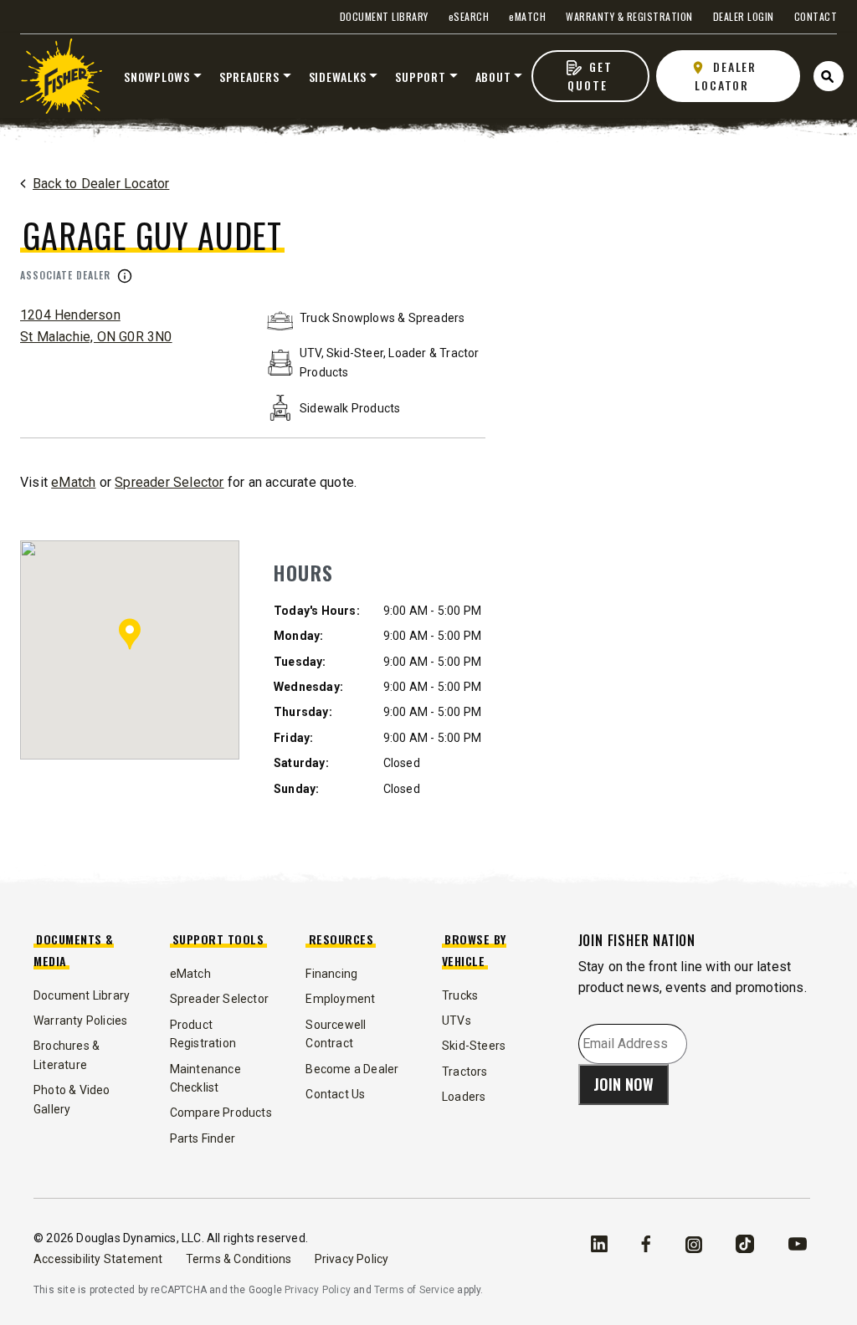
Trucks (460, 995)
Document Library (384, 16)
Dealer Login (743, 16)
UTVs (456, 1020)
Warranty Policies (80, 1020)
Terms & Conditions (240, 1259)
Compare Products (221, 1112)
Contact (816, 16)
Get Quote (589, 76)
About (493, 76)
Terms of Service (414, 1290)
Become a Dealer (351, 1069)
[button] (130, 634)
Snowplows (157, 76)
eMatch (73, 482)
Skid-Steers (473, 1045)
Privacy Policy (352, 1259)
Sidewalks (338, 76)
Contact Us (335, 1094)
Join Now (623, 1084)
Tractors (465, 1071)
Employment (340, 998)
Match (527, 16)
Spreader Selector (169, 482)
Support (420, 76)
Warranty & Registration (629, 16)
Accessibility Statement (99, 1259)
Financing (331, 973)
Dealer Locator (726, 76)
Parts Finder (202, 1138)
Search (469, 16)
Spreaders (249, 76)
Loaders (463, 1096)
